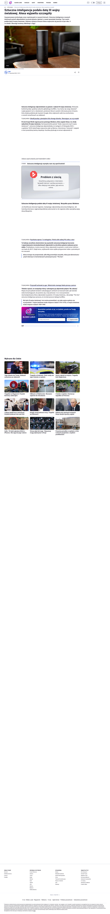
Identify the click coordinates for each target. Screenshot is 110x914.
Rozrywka (41, 2)
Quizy (33, 2)
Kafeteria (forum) (8, 873)
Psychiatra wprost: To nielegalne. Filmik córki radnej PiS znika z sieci (52, 239)
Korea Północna (33, 872)
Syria (31, 880)
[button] (93, 3)
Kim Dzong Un (84, 872)
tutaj (34, 910)
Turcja (31, 875)
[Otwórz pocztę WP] (88, 2)
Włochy (31, 879)
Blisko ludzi (18, 2)
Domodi (6, 872)
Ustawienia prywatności (80, 900)
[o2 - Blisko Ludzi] (12, 2)
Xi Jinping (83, 880)
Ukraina (31, 873)
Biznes (55, 2)
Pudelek (6, 877)
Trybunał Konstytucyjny (60, 879)
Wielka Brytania (33, 889)
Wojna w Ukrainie (59, 880)
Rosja (31, 877)
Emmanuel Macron (85, 877)
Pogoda (48, 2)
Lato (56, 882)
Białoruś (31, 887)
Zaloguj (99, 2)
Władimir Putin (84, 875)
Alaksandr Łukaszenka (86, 879)
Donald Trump (84, 873)
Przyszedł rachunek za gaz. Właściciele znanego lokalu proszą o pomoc (53, 285)
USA (31, 884)
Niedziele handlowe (59, 873)
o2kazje (26, 2)
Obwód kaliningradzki (60, 875)
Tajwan (31, 882)
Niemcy (31, 886)
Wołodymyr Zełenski (85, 882)
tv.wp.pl (5, 875)
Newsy (56, 872)
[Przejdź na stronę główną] (6, 4)
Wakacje (57, 884)
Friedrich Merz (84, 884)
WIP (9, 71)
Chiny (56, 877)
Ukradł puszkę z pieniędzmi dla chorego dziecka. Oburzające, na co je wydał (54, 118)
